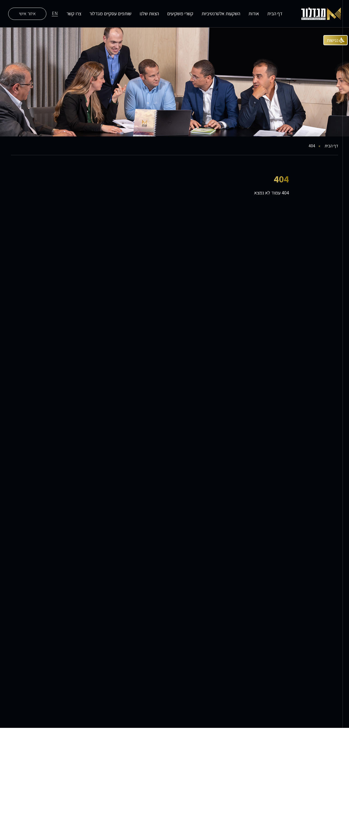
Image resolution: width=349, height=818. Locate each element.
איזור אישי (27, 13)
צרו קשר (74, 13)
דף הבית (274, 13)
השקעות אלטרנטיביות (220, 13)
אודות (253, 13)
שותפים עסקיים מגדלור (110, 13)
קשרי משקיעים (180, 13)
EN (55, 13)
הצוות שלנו (149, 13)
